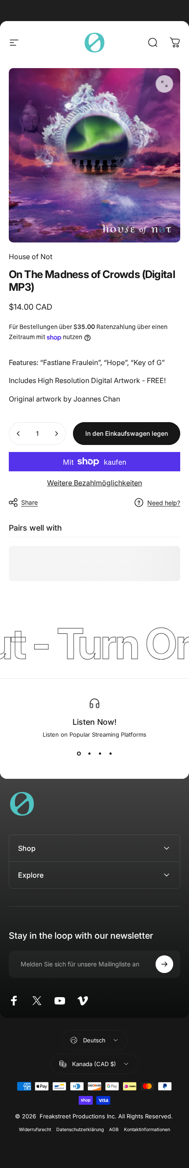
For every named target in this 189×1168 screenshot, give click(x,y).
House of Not (30, 256)
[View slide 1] (78, 754)
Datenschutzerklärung (80, 1129)
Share (29, 502)
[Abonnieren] (164, 964)
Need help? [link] (163, 502)
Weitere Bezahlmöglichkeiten (94, 482)
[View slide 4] (110, 754)
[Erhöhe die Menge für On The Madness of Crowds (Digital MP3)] (56, 434)
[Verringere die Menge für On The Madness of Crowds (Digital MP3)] (18, 434)
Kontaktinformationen (147, 1129)
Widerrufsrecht (35, 1129)
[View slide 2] (89, 754)
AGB (114, 1129)
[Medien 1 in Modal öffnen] (164, 84)
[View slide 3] (99, 754)
